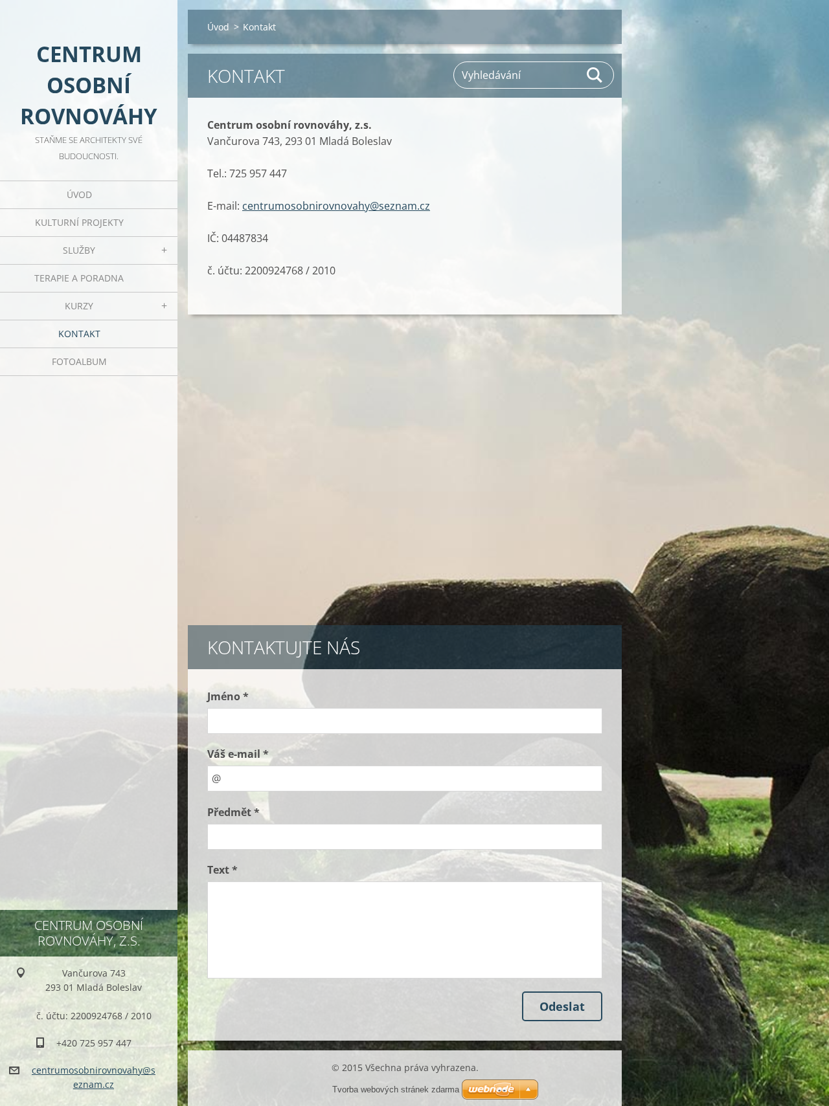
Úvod (79, 194)
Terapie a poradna (79, 278)
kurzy (79, 306)
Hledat (595, 75)
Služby (79, 250)
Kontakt (79, 333)
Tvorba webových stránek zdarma (395, 1089)
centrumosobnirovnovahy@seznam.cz (336, 206)
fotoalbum (79, 361)
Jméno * (228, 696)
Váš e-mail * (238, 754)
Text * (222, 870)
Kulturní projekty (79, 222)
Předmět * (233, 812)
